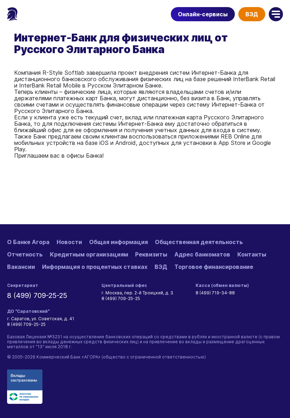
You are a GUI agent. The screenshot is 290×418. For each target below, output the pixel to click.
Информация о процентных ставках (94, 266)
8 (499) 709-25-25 (37, 295)
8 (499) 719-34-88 (215, 292)
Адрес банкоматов (202, 254)
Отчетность (25, 254)
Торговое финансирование (213, 266)
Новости (69, 241)
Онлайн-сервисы (203, 14)
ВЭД (251, 14)
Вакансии (21, 266)
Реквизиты (151, 254)
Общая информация (118, 241)
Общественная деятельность (199, 241)
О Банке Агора (28, 241)
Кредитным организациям (89, 254)
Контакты (251, 254)
